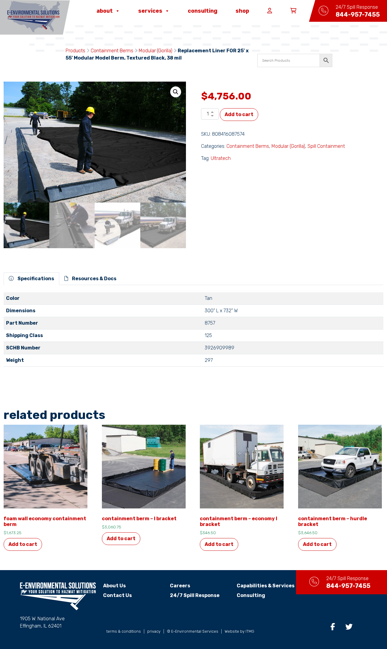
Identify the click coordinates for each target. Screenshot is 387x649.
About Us (114, 586)
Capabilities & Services (265, 586)
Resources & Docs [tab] (93, 278)
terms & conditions (123, 631)
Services (150, 11)
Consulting (202, 11)
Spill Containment (326, 146)
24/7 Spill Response (195, 595)
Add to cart (239, 114)
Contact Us (117, 595)
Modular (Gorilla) (155, 51)
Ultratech (221, 158)
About (104, 11)
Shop (242, 11)
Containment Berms (112, 51)
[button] (175, 91)
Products (75, 51)
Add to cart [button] (22, 544)
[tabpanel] (193, 332)
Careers (180, 586)
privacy (154, 631)
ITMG (250, 631)
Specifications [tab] (35, 278)
